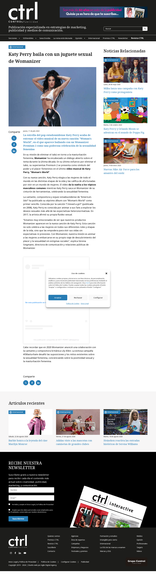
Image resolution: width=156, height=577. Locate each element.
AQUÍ (88, 283)
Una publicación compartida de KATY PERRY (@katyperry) (56, 340)
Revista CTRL (53, 543)
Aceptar (57, 297)
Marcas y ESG (105, 551)
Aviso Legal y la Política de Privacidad (40, 504)
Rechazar (78, 297)
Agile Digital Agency (49, 565)
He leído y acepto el (33, 504)
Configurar (98, 297)
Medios (139, 536)
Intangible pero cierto (108, 540)
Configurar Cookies (68, 562)
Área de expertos (78, 540)
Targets (140, 547)
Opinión (140, 540)
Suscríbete (52, 547)
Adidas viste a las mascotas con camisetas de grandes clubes (74, 442)
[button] (106, 273)
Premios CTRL (53, 540)
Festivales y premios (79, 551)
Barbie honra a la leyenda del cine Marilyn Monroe (28, 442)
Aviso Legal (85, 304)
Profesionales (142, 543)
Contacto (51, 551)
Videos (139, 551)
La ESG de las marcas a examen (112, 547)
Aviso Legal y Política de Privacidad (22, 562)
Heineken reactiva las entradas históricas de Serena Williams (122, 442)
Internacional (105, 543)
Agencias (74, 536)
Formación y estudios (108, 536)
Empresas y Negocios (79, 547)
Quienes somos (54, 536)
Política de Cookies (72, 304)
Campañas (75, 543)
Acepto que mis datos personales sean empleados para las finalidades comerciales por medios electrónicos (31, 511)
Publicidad (85, 562)
